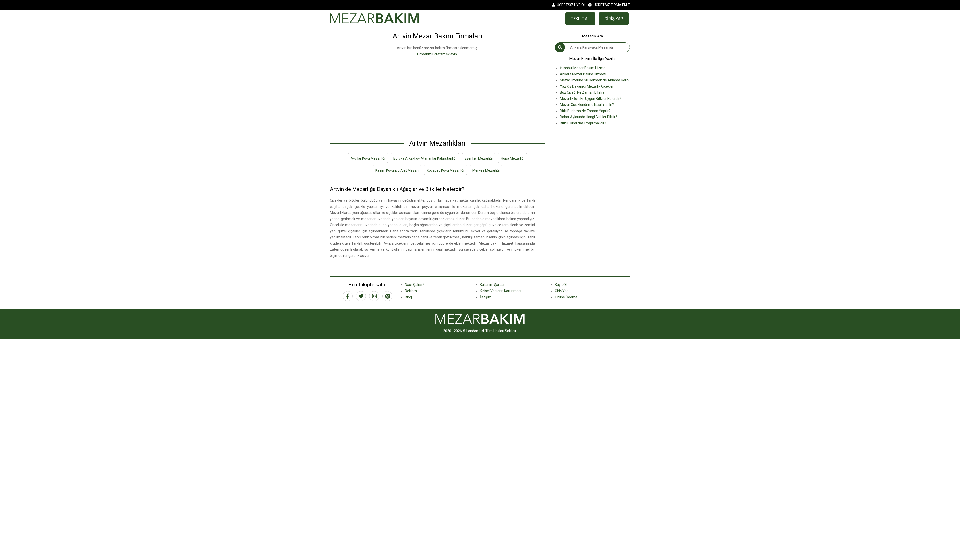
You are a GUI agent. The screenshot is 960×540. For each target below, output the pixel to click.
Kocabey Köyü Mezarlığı (445, 170)
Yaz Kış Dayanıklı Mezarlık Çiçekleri (587, 86)
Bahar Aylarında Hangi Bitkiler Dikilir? (588, 117)
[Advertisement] (437, 92)
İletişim (486, 297)
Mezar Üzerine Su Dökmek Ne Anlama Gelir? (595, 80)
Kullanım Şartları (493, 285)
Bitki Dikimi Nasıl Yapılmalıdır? (583, 123)
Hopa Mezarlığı (512, 158)
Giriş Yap (562, 291)
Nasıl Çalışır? (414, 285)
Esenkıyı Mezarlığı (479, 158)
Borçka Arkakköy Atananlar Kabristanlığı (425, 158)
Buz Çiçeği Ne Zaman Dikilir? (582, 92)
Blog (408, 297)
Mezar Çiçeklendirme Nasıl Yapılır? (587, 105)
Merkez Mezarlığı (486, 170)
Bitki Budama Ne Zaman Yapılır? (585, 111)
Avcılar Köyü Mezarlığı (368, 158)
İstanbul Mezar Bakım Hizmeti (584, 68)
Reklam (411, 291)
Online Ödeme (566, 297)
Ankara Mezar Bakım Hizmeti (583, 74)
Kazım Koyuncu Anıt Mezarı (397, 170)
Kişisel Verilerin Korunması (500, 291)
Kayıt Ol (561, 285)
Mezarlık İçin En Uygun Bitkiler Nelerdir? (591, 99)
